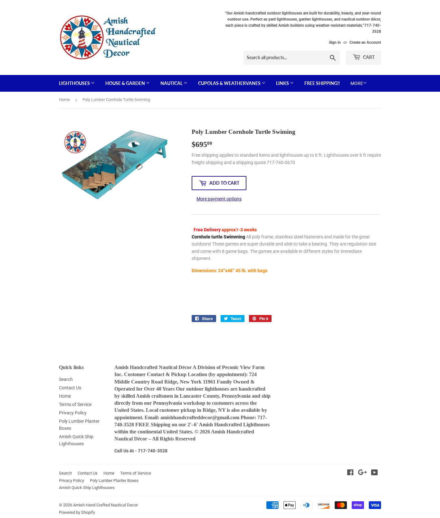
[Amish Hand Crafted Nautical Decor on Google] (362, 473)
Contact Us (70, 387)
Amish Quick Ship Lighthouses (87, 487)
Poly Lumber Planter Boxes (114, 480)
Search (66, 379)
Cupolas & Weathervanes (230, 83)
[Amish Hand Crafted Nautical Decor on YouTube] (374, 473)
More (356, 83)
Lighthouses (75, 83)
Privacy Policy (73, 412)
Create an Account (365, 42)
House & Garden (125, 83)
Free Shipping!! (322, 83)
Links (283, 83)
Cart (368, 57)
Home (64, 99)
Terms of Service (75, 404)
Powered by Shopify (77, 512)
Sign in (335, 42)
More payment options (219, 198)
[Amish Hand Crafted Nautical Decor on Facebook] (350, 473)
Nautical (172, 83)
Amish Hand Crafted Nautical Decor (105, 505)
